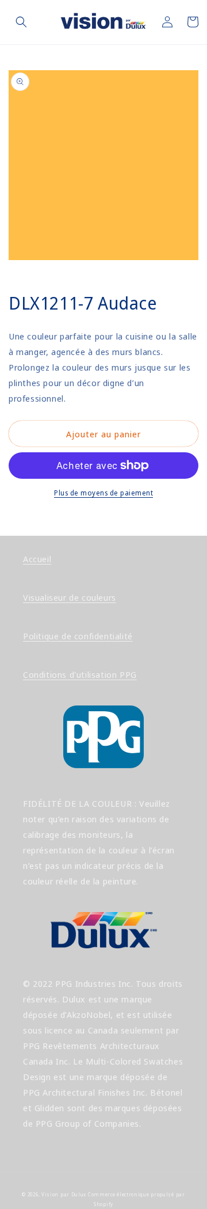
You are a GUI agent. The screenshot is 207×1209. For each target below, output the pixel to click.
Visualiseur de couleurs (69, 597)
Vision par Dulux (63, 1194)
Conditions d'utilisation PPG (80, 674)
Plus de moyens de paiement (103, 493)
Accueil (37, 559)
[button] (21, 22)
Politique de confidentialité (78, 636)
